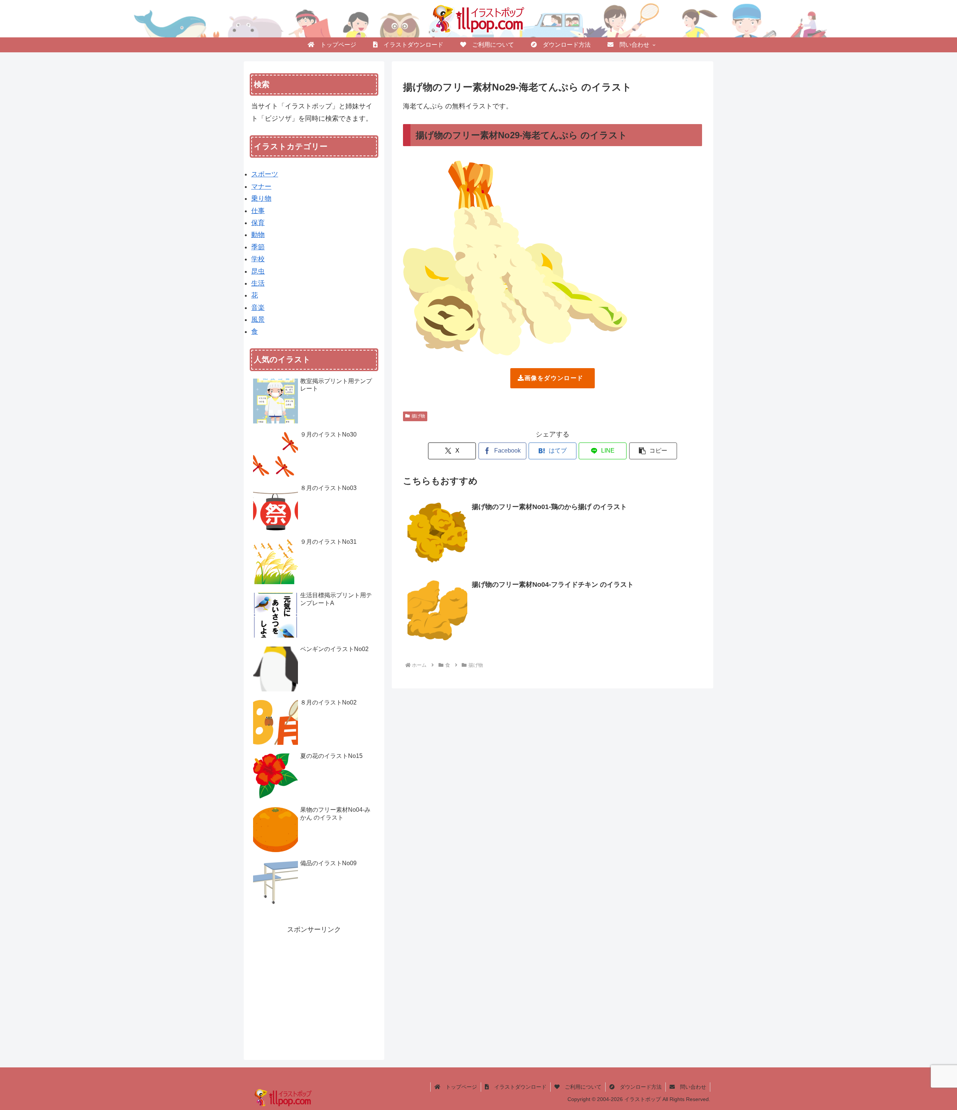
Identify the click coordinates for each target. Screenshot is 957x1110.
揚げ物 (418, 416)
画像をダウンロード (554, 378)
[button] (653, 451)
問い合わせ (690, 1087)
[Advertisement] (314, 987)
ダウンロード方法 (638, 1087)
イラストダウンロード (518, 1087)
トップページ (458, 1087)
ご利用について (580, 1087)
